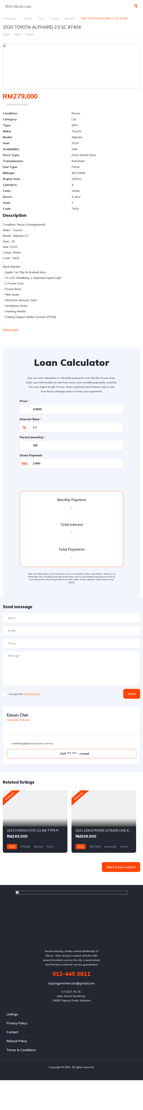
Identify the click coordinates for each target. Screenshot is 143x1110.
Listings (12, 1014)
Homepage (10, 18)
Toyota (53, 18)
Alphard (69, 18)
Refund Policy (17, 1041)
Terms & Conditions (21, 1050)
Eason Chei (17, 715)
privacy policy (32, 694)
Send (132, 694)
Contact (12, 1032)
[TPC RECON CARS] (18, 6)
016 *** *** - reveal (74, 754)
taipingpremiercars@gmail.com (71, 983)
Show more (10, 329)
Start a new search (121, 867)
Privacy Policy (17, 1023)
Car (40, 18)
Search (27, 18)
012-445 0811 (71, 973)
